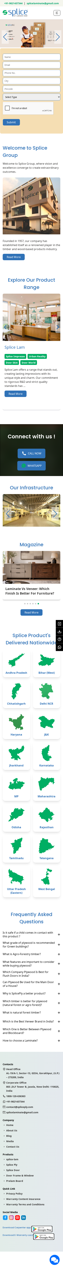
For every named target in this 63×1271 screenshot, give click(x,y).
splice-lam (12, 1159)
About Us (11, 1130)
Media (10, 1141)
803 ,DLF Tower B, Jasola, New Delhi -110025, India (32, 1086)
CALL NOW (34, 453)
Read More (14, 257)
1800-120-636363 (15, 1096)
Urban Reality (37, 356)
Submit (11, 122)
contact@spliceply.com (19, 1107)
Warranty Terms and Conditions (25, 1204)
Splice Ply (11, 1164)
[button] (57, 37)
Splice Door (13, 1170)
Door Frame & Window (20, 1175)
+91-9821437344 (13, 3)
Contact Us (12, 1146)
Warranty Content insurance (23, 1199)
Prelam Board (14, 1181)
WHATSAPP (35, 466)
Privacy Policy (14, 1193)
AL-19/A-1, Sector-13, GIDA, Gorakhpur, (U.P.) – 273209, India (32, 1073)
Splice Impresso (15, 356)
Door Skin (12, 362)
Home (9, 1125)
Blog (9, 1135)
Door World (29, 362)
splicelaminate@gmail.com (43, 3)
